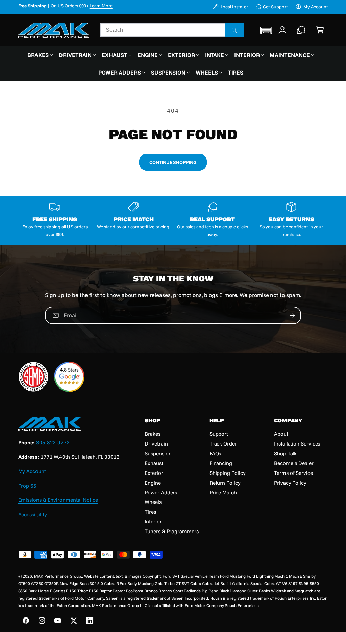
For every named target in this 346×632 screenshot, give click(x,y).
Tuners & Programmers (171, 531)
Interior (153, 521)
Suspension (158, 453)
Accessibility (32, 514)
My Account (315, 6)
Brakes (152, 433)
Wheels (153, 501)
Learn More (101, 5)
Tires (150, 511)
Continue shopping (172, 162)
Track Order (223, 443)
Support (218, 433)
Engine (153, 482)
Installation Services (297, 443)
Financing (220, 463)
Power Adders (161, 492)
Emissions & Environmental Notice (58, 499)
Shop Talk (285, 453)
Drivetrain (156, 443)
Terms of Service (293, 472)
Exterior (154, 472)
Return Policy (225, 482)
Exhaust (154, 463)
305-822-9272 (53, 442)
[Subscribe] (292, 315)
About (281, 433)
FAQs (215, 453)
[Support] (301, 30)
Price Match (223, 492)
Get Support (275, 6)
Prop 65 (27, 485)
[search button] (234, 30)
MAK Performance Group (57, 576)
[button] (266, 30)
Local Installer (234, 6)
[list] (173, 220)
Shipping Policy (227, 472)
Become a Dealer (294, 463)
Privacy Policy (290, 482)
